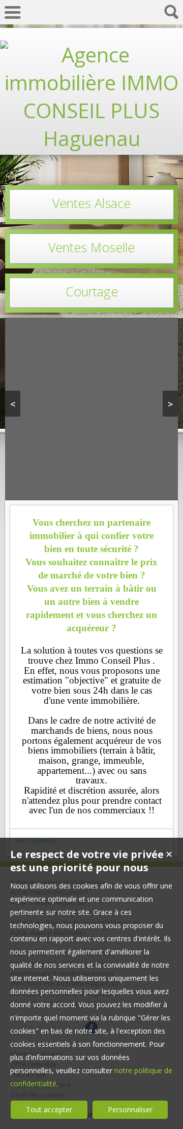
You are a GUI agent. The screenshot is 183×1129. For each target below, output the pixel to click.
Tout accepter (49, 1109)
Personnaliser (130, 1109)
